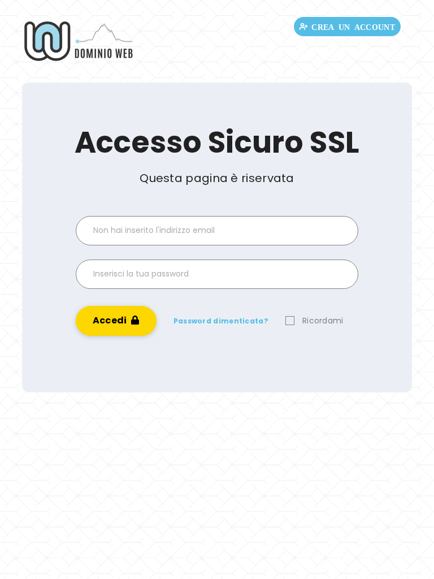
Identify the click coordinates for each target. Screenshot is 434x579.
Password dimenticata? (220, 321)
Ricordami (323, 320)
